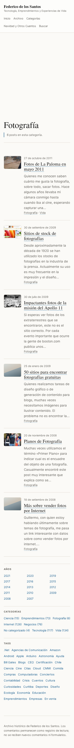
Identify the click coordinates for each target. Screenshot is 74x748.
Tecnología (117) (42, 630)
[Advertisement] (37, 71)
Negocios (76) (33, 624)
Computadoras (28, 674)
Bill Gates (10, 662)
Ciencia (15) (11, 618)
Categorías (33, 18)
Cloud (37, 668)
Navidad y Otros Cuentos (20, 26)
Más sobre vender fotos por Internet (45, 507)
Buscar (43, 26)
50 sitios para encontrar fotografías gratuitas (45, 374)
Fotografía (30, 212)
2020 (30, 576)
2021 (7, 576)
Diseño (55, 686)
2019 (53, 576)
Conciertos (47, 674)
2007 (30, 598)
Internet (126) (13, 624)
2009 (53, 593)
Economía (23, 693)
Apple (20, 656)
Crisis (26, 680)
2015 (53, 581)
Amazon (55, 650)
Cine (19, 668)
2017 (7, 581)
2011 (7, 593)
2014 (7, 587)
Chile (58, 662)
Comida (58, 668)
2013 (30, 587)
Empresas (35, 699)
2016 (30, 581)
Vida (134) (61, 630)
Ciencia (8, 668)
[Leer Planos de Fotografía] (12, 439)
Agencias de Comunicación (29, 650)
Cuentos (37, 680)
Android (9, 656)
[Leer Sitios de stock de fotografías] (12, 231)
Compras (10, 674)
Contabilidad (12, 680)
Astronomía (46, 656)
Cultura (50, 680)
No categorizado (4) (17, 630)
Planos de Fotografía (43, 441)
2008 (7, 598)
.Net (6, 650)
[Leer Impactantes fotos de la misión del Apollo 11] (12, 301)
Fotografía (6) (61, 618)
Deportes (42, 686)
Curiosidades (12, 686)
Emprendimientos (15, 699)
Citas (27, 668)
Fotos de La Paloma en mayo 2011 (45, 166)
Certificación (44, 662)
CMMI (47, 668)
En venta (50, 699)
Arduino (31, 656)
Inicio (7, 18)
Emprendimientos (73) (35, 618)
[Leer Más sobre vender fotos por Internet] (12, 503)
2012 (53, 587)
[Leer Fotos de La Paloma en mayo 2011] (12, 162)
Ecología (9, 693)
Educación (39, 693)
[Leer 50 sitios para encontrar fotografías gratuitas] (12, 370)
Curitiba (28, 686)
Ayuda (60, 656)
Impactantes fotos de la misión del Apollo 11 (45, 305)
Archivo (18, 18)
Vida (43, 212)
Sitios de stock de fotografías (40, 235)
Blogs (22, 662)
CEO (31, 662)
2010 (30, 593)
